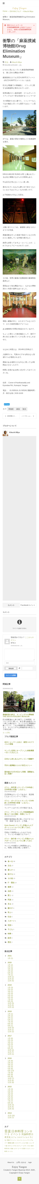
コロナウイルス (23, 1137)
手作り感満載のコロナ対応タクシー (18, 765)
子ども (10, 929)
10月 (11, 977)
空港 (8, 1140)
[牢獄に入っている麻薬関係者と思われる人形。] (19, 211)
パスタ (28, 1146)
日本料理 (17, 1131)
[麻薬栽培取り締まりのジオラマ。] (19, 262)
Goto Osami (9, 825)
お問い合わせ (21, 1162)
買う (9, 895)
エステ (15, 1148)
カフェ (14, 1137)
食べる (10, 861)
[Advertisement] (19, 518)
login (30, 1162)
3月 (10, 969)
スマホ (14, 1146)
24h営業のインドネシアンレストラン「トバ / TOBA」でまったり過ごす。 (13, 416)
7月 (10, 975)
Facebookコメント (28, 605)
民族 (9, 900)
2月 (10, 967)
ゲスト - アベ (9, 812)
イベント (15, 1134)
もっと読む (6, 732)
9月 (10, 1001)
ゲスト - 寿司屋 (10, 787)
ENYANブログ (15, 11)
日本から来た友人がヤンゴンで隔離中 (19, 759)
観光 (24, 409)
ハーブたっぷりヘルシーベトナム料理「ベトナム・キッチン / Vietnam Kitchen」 (29, 416)
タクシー (20, 1146)
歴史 (9, 942)
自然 (9, 891)
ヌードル (10, 1151)
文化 (9, 866)
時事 (9, 934)
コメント (11, 605)
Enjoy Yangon (24, 1173)
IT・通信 (11, 883)
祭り (8, 1148)
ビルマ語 (25, 1143)
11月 (11, 979)
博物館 (11, 409)
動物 (9, 1143)
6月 (10, 973)
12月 (11, 981)
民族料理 (26, 1134)
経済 (9, 938)
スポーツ (11, 921)
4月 (10, 971)
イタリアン (18, 1143)
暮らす (10, 870)
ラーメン (13, 1140)
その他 (10, 878)
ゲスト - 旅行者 (10, 839)
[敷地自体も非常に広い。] (19, 122)
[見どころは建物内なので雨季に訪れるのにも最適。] (19, 158)
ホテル (10, 1146)
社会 (9, 917)
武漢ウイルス (26, 1148)
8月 (10, 1024)
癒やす (10, 908)
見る (6, 62)
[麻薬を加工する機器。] (19, 305)
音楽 (7, 1131)
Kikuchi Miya (28, 11)
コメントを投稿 (11, 675)
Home (5, 11)
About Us (10, 1162)
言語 (9, 925)
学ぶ (9, 912)
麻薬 (18, 409)
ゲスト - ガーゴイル (12, 801)
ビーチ (20, 1148)
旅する (10, 874)
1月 (10, 958)
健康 (9, 887)
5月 (10, 995)
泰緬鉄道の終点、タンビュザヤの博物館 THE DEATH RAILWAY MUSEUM (18, 715)
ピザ (24, 1146)
